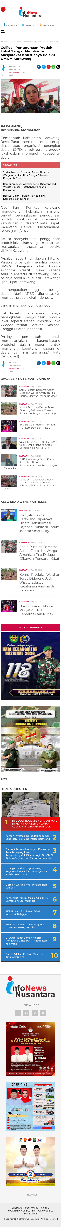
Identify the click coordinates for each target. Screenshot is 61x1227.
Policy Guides (45, 1211)
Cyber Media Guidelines (21, 1211)
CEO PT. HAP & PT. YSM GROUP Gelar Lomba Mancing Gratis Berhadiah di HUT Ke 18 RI (38, 444)
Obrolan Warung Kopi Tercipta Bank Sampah (27, 886)
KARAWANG (14, 72)
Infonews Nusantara (29, 1219)
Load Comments (30, 627)
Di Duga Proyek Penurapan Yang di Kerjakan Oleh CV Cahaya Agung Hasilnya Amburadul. (34, 823)
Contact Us (31, 1208)
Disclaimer (30, 1213)
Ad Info (45, 1208)
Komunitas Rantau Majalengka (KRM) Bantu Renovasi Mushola (27, 899)
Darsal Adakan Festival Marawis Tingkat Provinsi (24, 955)
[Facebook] (18, 1013)
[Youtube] (43, 1013)
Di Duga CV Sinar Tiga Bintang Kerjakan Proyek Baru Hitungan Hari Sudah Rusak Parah (27, 871)
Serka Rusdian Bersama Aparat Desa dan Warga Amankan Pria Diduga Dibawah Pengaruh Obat (27, 175)
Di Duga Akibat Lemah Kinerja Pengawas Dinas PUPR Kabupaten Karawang (26, 940)
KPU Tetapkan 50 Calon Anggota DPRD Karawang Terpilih (25, 926)
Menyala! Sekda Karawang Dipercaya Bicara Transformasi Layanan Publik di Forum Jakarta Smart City (39, 523)
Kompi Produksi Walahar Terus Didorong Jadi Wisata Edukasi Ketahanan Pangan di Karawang (29, 187)
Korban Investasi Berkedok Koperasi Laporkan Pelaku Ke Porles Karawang (28, 837)
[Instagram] (26, 1013)
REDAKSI (32, 1194)
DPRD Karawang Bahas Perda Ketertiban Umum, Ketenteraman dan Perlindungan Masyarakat (30, 464)
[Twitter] (35, 1013)
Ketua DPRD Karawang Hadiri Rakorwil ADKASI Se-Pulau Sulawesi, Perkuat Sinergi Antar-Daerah (29, 484)
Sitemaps (17, 1208)
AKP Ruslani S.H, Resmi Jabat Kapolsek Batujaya (23, 913)
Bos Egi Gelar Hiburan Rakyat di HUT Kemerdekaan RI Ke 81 (25, 197)
